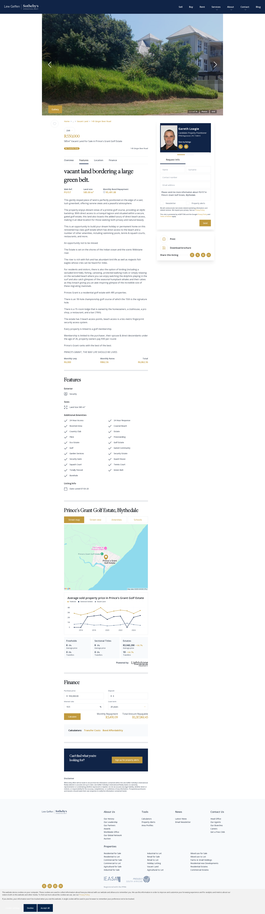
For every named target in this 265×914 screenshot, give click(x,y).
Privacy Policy (200, 210)
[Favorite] (55, 124)
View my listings (186, 142)
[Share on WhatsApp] (203, 255)
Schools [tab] (138, 519)
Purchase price (69, 691)
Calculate (72, 716)
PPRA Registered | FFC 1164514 (191, 136)
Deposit (111, 691)
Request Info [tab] (173, 159)
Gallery (55, 109)
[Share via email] (208, 255)
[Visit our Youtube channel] (61, 886)
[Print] (164, 239)
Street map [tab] (74, 519)
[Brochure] (164, 248)
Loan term (112, 701)
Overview (69, 160)
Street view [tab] (95, 519)
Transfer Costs (92, 730)
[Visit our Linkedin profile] (49, 886)
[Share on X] (197, 255)
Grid (213, 111)
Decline (30, 908)
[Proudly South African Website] (138, 880)
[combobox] (131, 706)
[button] (49, 64)
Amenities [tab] (117, 519)
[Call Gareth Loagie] (182, 146)
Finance (113, 160)
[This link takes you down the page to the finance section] (104, 192)
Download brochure (180, 247)
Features (83, 160)
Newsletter (171, 203)
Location (98, 160)
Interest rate (69, 701)
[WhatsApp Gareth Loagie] (188, 146)
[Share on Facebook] (192, 255)
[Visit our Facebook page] (44, 886)
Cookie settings (13, 908)
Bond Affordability (113, 730)
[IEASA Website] (112, 880)
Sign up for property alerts (127, 760)
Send (205, 223)
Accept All (45, 908)
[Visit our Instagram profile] (55, 886)
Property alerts (198, 203)
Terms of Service (166, 216)
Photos (204, 111)
